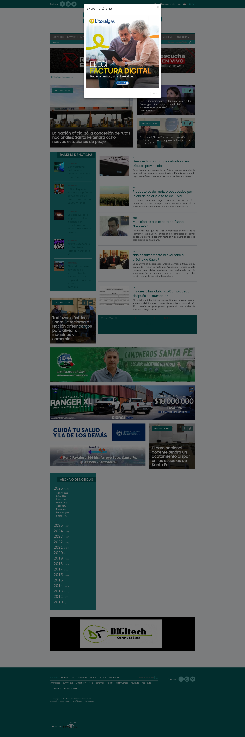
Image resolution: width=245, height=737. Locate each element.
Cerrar (154, 94)
